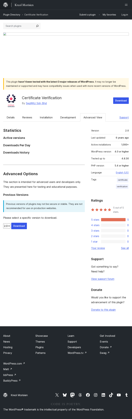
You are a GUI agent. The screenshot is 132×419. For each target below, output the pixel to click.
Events (104, 341)
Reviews (27, 117)
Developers (74, 347)
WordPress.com (14, 363)
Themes (40, 341)
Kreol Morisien (19, 395)
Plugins (39, 347)
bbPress (9, 375)
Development (68, 117)
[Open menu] (127, 5)
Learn (71, 335)
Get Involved (107, 335)
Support (124, 117)
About (6, 335)
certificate (122, 180)
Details (11, 117)
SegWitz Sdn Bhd (36, 103)
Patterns (40, 352)
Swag (105, 352)
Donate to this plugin (103, 309)
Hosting (7, 347)
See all (125, 248)
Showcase (41, 335)
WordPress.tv (77, 352)
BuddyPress (12, 380)
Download (121, 100)
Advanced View (93, 117)
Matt (7, 369)
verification (122, 186)
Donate (106, 347)
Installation (46, 117)
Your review (98, 248)
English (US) (122, 172)
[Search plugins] (37, 26)
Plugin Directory (11, 14)
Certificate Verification (42, 97)
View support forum (102, 278)
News (6, 341)
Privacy (7, 352)
